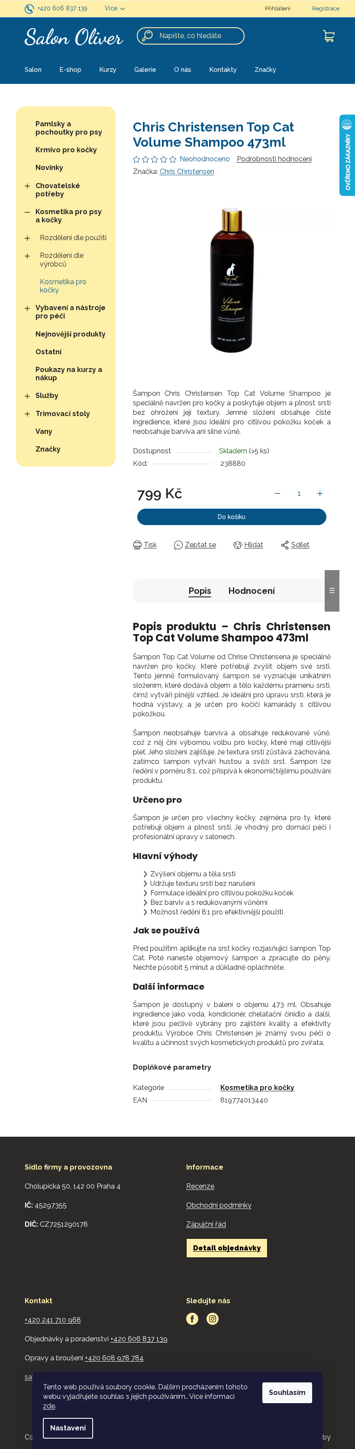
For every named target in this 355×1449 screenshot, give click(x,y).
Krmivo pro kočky (66, 150)
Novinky (49, 167)
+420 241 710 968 (53, 1320)
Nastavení (68, 1428)
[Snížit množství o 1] (277, 493)
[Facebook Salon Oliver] (192, 1319)
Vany (44, 431)
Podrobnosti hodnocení (274, 159)
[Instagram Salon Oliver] (213, 1319)
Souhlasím (287, 1392)
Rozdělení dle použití (73, 238)
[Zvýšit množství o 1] (319, 493)
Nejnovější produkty (71, 334)
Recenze (200, 1186)
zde (49, 1406)
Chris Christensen (187, 171)
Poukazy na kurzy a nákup (69, 373)
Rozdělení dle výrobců (62, 259)
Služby (47, 395)
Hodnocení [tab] (252, 591)
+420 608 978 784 (114, 1358)
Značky (48, 449)
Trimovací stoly (63, 414)
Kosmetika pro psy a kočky (69, 216)
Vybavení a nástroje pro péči (71, 312)
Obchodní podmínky (219, 1205)
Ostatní (48, 352)
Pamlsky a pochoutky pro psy (69, 128)
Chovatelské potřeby (58, 190)
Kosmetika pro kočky (63, 286)
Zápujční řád (206, 1224)
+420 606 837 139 (62, 8)
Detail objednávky (227, 1248)
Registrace (325, 8)
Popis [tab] (200, 591)
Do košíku (231, 516)
